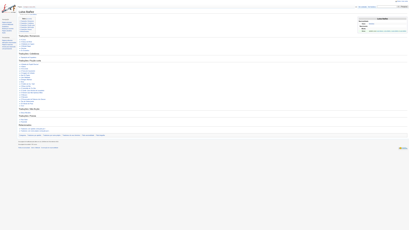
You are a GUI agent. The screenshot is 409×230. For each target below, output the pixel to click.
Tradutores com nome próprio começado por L (35, 131)
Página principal (7, 22)
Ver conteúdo (363, 7)
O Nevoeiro (24, 97)
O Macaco (24, 95)
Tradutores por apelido (34, 135)
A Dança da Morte (26, 42)
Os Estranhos (25, 50)
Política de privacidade (24, 147)
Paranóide (24, 122)
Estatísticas (5, 26)
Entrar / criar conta (402, 1)
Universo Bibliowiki (7, 24)
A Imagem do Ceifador (28, 73)
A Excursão (24, 69)
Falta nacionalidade (88, 135)
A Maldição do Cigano (27, 44)
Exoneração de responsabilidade (49, 147)
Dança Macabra (25, 113)
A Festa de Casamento (28, 71)
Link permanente (7, 49)
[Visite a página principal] (8, 8)
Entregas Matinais (26, 79)
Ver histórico (372, 7)
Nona (22, 82)
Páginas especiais (7, 44)
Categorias (22, 135)
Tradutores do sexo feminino (71, 135)
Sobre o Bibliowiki (35, 147)
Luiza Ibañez (403, 31)
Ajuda (4, 33)
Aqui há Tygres (25, 75)
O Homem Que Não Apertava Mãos (32, 92)
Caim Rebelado (25, 77)
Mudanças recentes (8, 28)
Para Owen (24, 119)
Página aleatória (7, 31)
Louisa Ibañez (394, 31)
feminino (371, 24)
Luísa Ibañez (33, 14)
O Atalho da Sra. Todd (28, 84)
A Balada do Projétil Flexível (29, 64)
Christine (23, 48)
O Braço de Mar (26, 86)
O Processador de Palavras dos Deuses (33, 99)
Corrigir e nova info (29, 7)
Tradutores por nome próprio (51, 135)
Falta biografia (100, 135)
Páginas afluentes (7, 40)
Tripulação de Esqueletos (28, 57)
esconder (29, 18)
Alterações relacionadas (9, 42)
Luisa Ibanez (380, 31)
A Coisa (23, 39)
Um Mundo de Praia (27, 103)
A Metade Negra (26, 46)
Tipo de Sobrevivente (27, 101)
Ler (356, 7)
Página (20, 7)
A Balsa (23, 66)
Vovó (22, 106)
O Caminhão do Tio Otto (28, 88)
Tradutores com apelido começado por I (33, 129)
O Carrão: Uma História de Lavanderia (32, 90)
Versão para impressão (9, 46)
